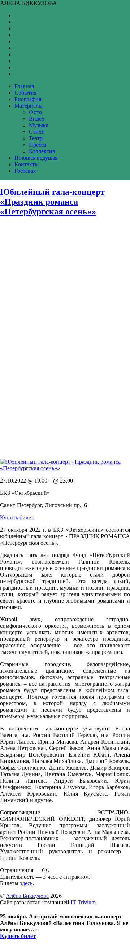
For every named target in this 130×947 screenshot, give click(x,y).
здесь (26, 883)
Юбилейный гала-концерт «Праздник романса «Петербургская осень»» (52, 201)
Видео (36, 119)
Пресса (37, 145)
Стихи (37, 132)
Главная (24, 86)
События (25, 93)
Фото (35, 112)
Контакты (26, 164)
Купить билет (17, 517)
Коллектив (42, 151)
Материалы (28, 106)
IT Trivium (83, 902)
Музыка (38, 125)
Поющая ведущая (35, 158)
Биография (27, 99)
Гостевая (25, 171)
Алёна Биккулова (27, 896)
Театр (36, 138)
